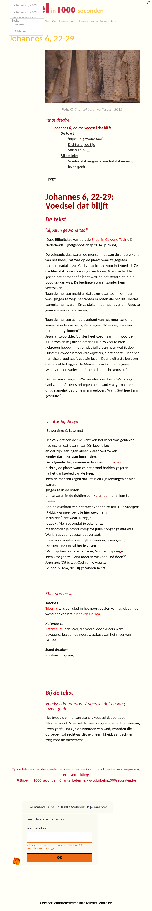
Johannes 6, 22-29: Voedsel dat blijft (25, 15)
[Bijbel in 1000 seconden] (55, 9)
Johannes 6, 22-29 (41, 39)
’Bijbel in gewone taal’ (85, 139)
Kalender (104, 21)
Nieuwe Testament (79, 21)
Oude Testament (60, 21)
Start (47, 21)
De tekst (19, 24)
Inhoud (94, 21)
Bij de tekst (21, 31)
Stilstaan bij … (79, 150)
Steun (113, 21)
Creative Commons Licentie (93, 769)
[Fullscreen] (148, 3)
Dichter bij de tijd (81, 145)
